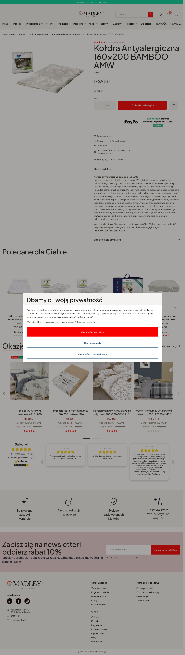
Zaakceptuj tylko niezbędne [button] (92, 353)
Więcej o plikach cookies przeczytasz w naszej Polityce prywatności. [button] (62, 322)
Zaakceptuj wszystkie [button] (92, 331)
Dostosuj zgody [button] (92, 342)
